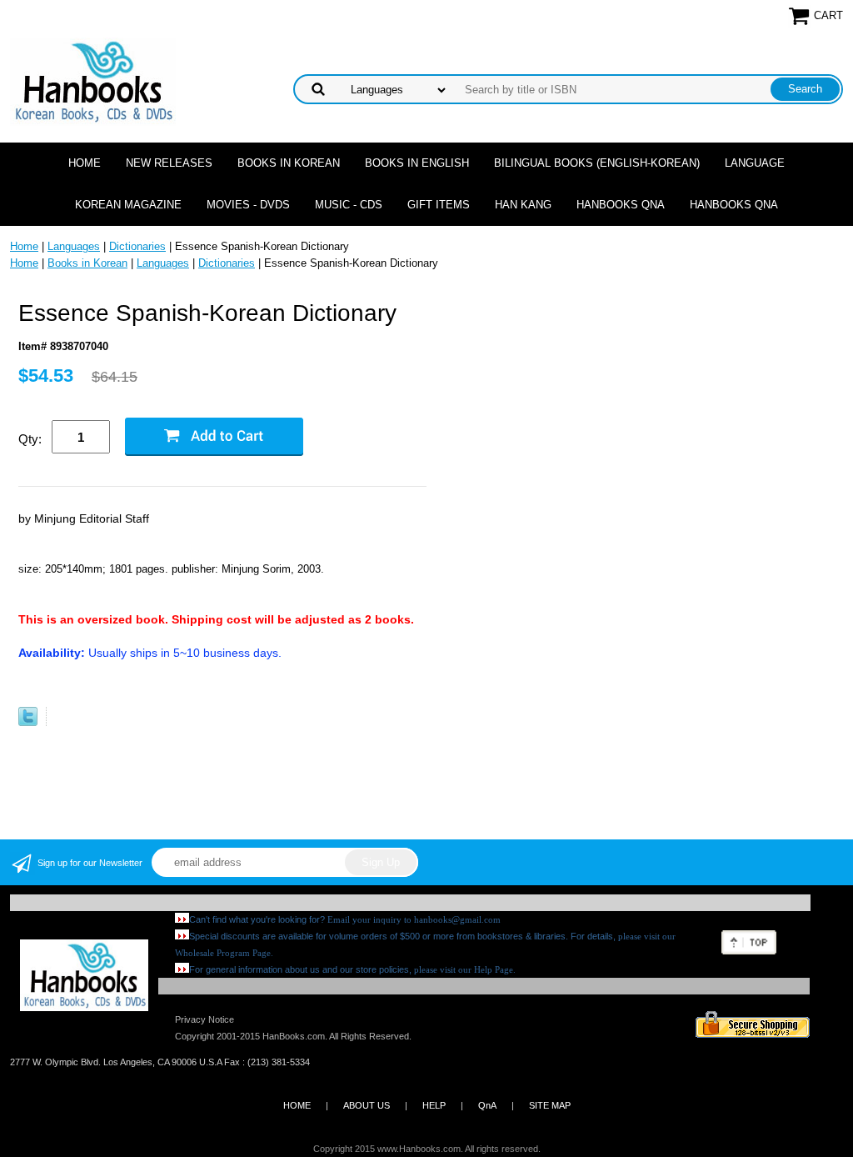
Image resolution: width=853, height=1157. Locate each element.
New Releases (169, 163)
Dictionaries (137, 246)
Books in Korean (288, 163)
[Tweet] (27, 722)
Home (84, 163)
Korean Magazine (128, 204)
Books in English (417, 163)
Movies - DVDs (248, 204)
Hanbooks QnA (620, 204)
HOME (297, 1105)
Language (755, 163)
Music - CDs (348, 204)
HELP (434, 1105)
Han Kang (523, 204)
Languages (73, 246)
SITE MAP (550, 1105)
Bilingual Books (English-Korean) (597, 163)
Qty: (30, 439)
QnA (487, 1105)
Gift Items (438, 204)
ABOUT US (366, 1105)
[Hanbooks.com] (93, 80)
